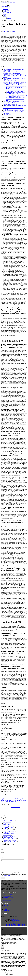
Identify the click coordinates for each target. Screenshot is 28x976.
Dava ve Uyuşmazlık (8, 826)
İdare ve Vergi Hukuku (8, 831)
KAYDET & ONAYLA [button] (6, 970)
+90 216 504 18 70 (15, 919)
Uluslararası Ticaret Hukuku (9, 840)
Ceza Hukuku (12, 31)
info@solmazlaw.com (5, 6)
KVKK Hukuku (7, 835)
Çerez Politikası (6, 875)
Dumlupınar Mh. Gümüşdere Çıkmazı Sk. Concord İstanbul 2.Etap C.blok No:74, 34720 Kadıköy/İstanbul (15, 924)
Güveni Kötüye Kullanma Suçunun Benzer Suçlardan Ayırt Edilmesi (13, 102)
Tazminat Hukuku (7, 837)
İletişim (5, 909)
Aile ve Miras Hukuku (8, 820)
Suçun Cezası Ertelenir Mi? (10, 104)
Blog (4, 823)
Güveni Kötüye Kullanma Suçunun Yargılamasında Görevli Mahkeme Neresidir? (13, 74)
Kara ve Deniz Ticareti (8, 833)
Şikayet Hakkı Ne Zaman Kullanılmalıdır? (13, 71)
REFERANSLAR (8, 114)
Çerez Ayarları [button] (4, 943)
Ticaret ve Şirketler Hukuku (9, 838)
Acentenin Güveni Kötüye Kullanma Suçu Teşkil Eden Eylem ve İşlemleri (16, 95)
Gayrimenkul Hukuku (8, 827)
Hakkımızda (6, 906)
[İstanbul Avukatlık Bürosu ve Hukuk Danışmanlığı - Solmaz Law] (8, 2)
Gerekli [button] (2, 967)
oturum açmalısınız (15, 807)
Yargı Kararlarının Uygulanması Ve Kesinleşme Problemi (13, 799)
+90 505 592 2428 (16, 920)
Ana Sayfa (6, 905)
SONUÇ (6, 113)
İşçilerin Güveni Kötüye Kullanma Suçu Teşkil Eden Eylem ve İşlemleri (16, 93)
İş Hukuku (5, 832)
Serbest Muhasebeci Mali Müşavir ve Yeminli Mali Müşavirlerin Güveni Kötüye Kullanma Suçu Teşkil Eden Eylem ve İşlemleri (16, 86)
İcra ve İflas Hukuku (8, 829)
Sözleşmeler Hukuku (8, 836)
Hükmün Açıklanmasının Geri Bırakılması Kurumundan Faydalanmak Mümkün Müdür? (13, 111)
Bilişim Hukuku (7, 822)
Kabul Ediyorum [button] (13, 943)
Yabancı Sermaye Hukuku (9, 841)
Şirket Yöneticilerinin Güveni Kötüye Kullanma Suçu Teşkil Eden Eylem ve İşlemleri (15, 99)
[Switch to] (5, 16)
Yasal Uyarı (6, 910)
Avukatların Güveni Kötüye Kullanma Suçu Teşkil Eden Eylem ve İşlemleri (15, 90)
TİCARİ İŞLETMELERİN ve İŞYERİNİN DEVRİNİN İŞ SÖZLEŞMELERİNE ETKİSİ (13, 801)
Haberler (5, 828)
